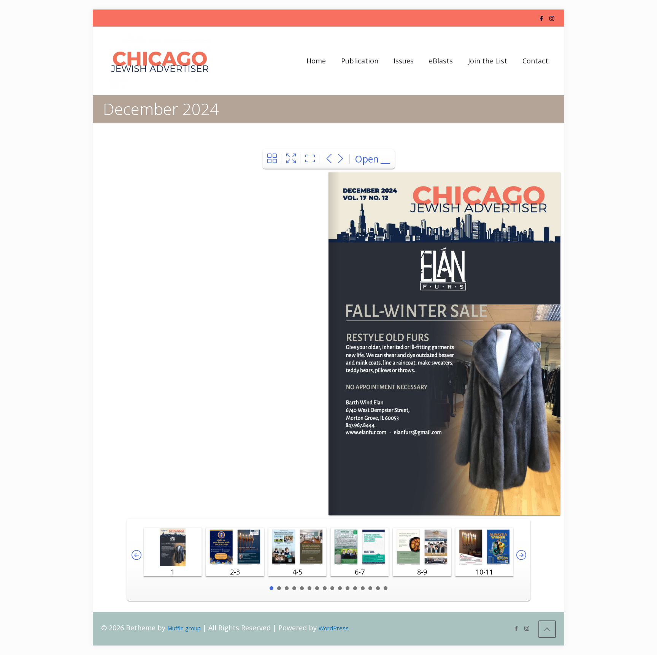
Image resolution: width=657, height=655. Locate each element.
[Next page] (340, 159)
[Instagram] (552, 18)
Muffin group (184, 628)
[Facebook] (542, 18)
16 (385, 588)
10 (340, 588)
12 (355, 588)
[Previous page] (329, 159)
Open (367, 158)
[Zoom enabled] (310, 159)
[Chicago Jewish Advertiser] (160, 61)
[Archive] (272, 159)
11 (347, 588)
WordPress (334, 628)
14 (370, 588)
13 (363, 588)
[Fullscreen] (291, 159)
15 (378, 588)
